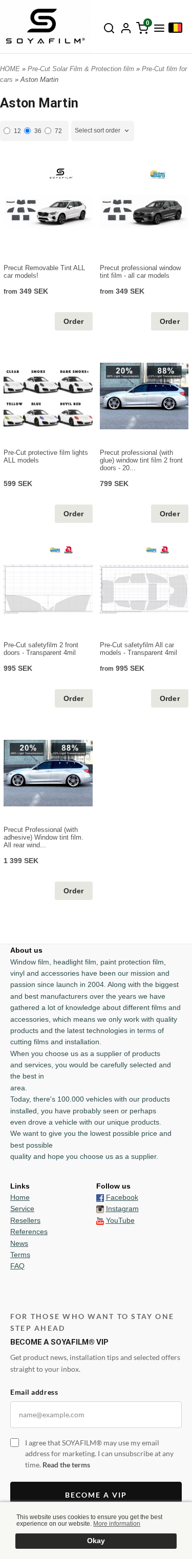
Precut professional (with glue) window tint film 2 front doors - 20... (141, 460)
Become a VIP (96, 1494)
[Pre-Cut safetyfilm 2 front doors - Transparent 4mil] (61, 549)
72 (58, 131)
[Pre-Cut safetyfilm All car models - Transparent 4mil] (157, 549)
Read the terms (66, 1464)
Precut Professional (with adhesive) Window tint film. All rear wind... (43, 837)
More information (116, 1523)
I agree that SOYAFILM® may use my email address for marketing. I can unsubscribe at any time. (99, 1453)
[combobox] (103, 131)
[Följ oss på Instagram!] (100, 1208)
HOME (10, 69)
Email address (34, 1392)
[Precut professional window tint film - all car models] (157, 174)
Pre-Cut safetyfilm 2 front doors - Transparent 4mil (41, 648)
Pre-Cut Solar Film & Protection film (82, 69)
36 (37, 131)
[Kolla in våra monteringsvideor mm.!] (100, 1220)
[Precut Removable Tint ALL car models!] (61, 172)
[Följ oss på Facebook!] (100, 1197)
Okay (96, 1541)
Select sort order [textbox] (97, 130)
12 (17, 131)
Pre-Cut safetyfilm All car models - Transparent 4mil (138, 648)
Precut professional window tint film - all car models (140, 271)
